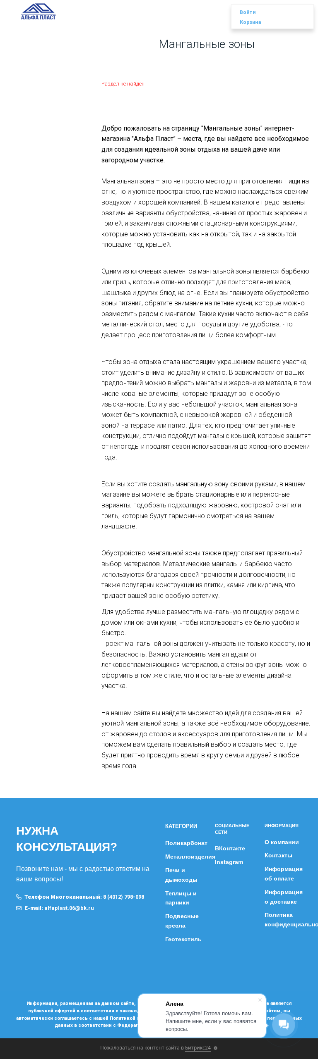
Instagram (229, 862)
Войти (247, 12)
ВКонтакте (230, 848)
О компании (282, 842)
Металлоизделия (190, 856)
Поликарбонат (186, 843)
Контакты (278, 855)
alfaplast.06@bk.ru (69, 908)
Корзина (250, 22)
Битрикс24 (198, 1047)
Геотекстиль (183, 939)
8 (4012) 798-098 (123, 897)
